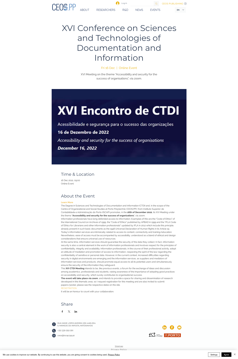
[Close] (234, 354)
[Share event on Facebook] (62, 311)
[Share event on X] (69, 311)
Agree (226, 354)
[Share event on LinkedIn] (76, 311)
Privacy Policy (114, 354)
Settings (213, 354)
